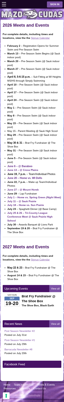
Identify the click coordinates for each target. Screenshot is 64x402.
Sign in (54, 4)
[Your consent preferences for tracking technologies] (6, 395)
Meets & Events (46, 384)
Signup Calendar (40, 37)
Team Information (24, 384)
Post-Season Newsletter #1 (19, 340)
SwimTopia (32, 395)
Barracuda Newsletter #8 (18, 349)
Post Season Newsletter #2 (19, 331)
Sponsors (24, 388)
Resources (10, 388)
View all (55, 288)
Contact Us (39, 388)
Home (7, 384)
